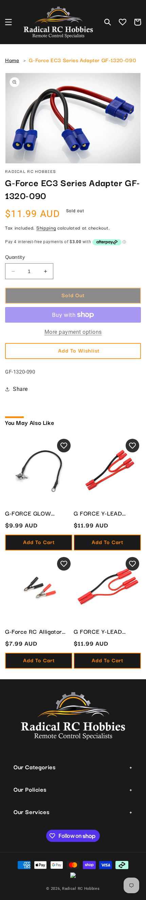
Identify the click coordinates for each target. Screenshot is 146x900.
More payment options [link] (73, 332)
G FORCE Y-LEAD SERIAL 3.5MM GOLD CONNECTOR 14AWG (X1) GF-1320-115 (103, 513)
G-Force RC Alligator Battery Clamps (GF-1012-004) (33, 631)
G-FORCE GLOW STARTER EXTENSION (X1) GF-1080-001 (35, 513)
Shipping (46, 227)
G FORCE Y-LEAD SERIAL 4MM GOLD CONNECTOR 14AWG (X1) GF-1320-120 (103, 631)
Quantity (15, 256)
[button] (8, 22)
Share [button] (20, 389)
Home (12, 60)
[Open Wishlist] (122, 22)
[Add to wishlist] (64, 445)
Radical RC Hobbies (81, 888)
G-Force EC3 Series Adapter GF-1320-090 (82, 60)
